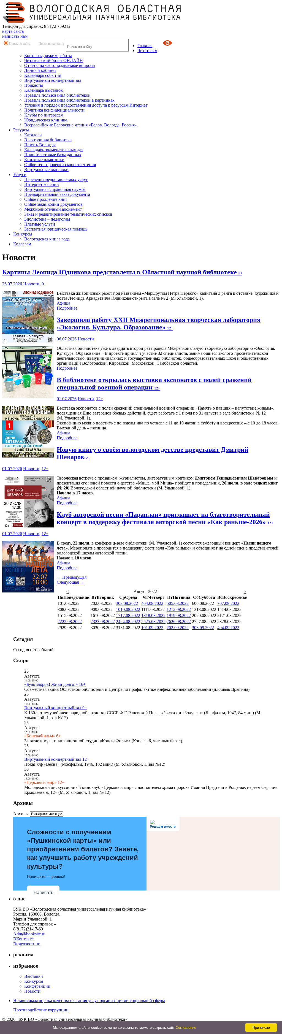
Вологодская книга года (47, 239)
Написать (43, 892)
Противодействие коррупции (41, 1010)
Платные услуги (39, 224)
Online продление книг (45, 199)
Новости (31, 283)
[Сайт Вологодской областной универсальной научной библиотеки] (92, 21)
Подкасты (33, 85)
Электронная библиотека (48, 139)
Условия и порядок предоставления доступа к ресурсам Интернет (86, 105)
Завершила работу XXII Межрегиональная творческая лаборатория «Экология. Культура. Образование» (159, 323)
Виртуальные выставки (46, 169)
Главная (144, 45)
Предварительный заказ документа (57, 194)
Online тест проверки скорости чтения (60, 164)
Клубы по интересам (43, 115)
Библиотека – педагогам (47, 219)
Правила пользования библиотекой (57, 95)
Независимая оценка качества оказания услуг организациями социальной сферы (89, 1000)
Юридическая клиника (45, 120)
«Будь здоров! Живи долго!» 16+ (55, 684)
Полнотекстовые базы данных (52, 154)
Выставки (33, 976)
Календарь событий (42, 75)
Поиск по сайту (19, 43)
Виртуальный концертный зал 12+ (56, 759)
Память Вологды (40, 144)
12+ (99, 398)
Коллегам (22, 244)
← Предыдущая (71, 577)
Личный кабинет (40, 70)
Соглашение (186, 1027)
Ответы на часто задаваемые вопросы (59, 65)
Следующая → (70, 582)
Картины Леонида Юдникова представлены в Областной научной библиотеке (122, 272)
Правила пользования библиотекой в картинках (69, 100)
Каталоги (33, 134)
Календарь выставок (43, 90)
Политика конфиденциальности (54, 110)
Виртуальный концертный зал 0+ (55, 707)
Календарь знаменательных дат (53, 149)
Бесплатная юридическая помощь (55, 229)
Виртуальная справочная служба (55, 189)
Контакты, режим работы (48, 55)
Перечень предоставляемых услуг (56, 179)
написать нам (15, 36)
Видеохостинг (26, 943)
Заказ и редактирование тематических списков (68, 214)
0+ (44, 283)
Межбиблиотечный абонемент (53, 209)
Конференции (37, 986)
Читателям (147, 50)
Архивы (21, 813)
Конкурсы (22, 234)
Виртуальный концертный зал (52, 80)
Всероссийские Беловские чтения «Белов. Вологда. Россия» (80, 125)
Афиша (63, 303)
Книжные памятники (44, 159)
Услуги (19, 174)
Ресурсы (21, 130)
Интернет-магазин (41, 184)
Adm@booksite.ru (29, 934)
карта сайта (13, 31)
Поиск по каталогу (51, 43)
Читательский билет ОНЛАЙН (53, 60)
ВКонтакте (23, 938)
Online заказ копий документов (53, 204)
